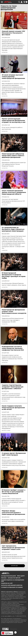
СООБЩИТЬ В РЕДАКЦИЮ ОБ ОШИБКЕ (12, 587)
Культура (4, 52)
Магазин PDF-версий (14, 578)
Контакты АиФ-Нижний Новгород (11, 585)
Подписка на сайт (7, 583)
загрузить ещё (14, 565)
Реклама (4, 578)
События (4, 250)
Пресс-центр (21, 576)
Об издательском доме (8, 576)
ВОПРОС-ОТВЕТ (6, 430)
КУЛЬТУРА (4, 131)
